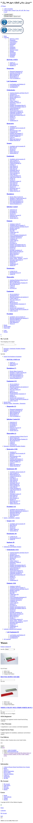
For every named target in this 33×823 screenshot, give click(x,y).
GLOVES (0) (13, 288)
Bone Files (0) (13, 147)
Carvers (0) (12, 233)
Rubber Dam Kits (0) (15, 140)
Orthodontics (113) (13, 549)
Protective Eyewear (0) (15, 215)
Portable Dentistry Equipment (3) (18, 304)
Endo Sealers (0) (14, 167)
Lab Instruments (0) (14, 85)
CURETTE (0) (13, 271)
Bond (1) (12, 129)
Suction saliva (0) (14, 218)
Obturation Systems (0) (15, 181)
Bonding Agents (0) (14, 95)
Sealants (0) (13, 262)
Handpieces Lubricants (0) (16, 199)
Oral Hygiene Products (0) (16, 111)
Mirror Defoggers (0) (15, 74)
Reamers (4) (13, 186)
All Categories (7, 639)
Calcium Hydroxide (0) (15, 163)
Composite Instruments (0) (16, 236)
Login (5, 330)
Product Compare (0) (6, 646)
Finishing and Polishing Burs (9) (18, 105)
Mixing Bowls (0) (14, 109)
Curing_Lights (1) (14, 101)
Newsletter (6, 788)
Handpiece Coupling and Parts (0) (18, 198)
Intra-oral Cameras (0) (15, 299)
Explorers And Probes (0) (16, 72)
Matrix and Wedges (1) (15, 139)
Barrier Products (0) (14, 281)
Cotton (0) (12, 285)
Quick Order (7, 327)
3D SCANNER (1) (14, 294)
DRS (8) (12, 545)
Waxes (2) (12, 323)
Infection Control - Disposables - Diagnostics (14, 403)
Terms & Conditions (9, 774)
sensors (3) (12, 305)
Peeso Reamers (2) (14, 185)
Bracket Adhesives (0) (15, 97)
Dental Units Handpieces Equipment (12, 356)
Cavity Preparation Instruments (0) (18, 235)
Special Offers (7, 326)
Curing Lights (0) (14, 240)
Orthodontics (13, 43)
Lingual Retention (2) (15, 108)
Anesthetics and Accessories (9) (17, 159)
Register (6, 331)
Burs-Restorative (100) (15, 130)
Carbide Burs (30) (14, 232)
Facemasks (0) (13, 211)
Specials (6, 799)
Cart (2, 816)
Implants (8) (10, 542)
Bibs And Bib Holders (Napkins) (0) (18, 282)
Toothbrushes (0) (14, 120)
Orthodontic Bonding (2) (16, 113)
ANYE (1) (12, 62)
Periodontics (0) (12, 533)
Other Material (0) (14, 322)
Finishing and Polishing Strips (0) (18, 106)
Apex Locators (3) (14, 160)
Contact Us (6, 775)
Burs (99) (12, 230)
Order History (7, 785)
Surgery (12, 45)
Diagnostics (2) (11, 406)
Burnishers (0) (13, 229)
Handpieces (13, 48)
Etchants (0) (13, 104)
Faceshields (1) (13, 212)
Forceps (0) (12, 150)
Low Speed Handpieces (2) (16, 202)
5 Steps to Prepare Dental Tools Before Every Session (17, 767)
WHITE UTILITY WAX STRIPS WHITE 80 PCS (16, 707)
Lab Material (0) (14, 87)
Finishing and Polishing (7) (16, 133)
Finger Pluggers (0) (14, 171)
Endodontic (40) (12, 469)
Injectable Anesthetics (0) (16, 250)
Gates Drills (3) (13, 174)
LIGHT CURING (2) (15, 136)
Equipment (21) (12, 381)
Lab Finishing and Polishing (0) (17, 84)
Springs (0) (12, 116)
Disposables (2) (11, 433)
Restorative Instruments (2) (16, 259)
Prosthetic (12, 56)
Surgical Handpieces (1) (15, 203)
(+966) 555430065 (8, 9)
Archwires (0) (13, 94)
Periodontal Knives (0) (15, 272)
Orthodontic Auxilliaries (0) (16, 112)
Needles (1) (12, 255)
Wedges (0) (12, 265)
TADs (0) (12, 119)
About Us (6, 769)
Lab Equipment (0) (13, 632)
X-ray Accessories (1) (15, 78)
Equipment (12, 55)
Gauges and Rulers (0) (15, 175)
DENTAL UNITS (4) (13, 359)
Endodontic (12, 47)
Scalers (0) (12, 274)
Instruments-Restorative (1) (16, 134)
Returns (5, 789)
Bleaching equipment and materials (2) (19, 297)
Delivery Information (9, 771)
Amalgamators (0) (14, 295)
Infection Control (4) (13, 419)
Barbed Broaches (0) (15, 162)
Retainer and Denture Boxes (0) (17, 115)
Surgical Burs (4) (14, 153)
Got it (2, 746)
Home (5, 36)
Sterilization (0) (13, 216)
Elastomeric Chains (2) (15, 102)
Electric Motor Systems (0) (16, 196)
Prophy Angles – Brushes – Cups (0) (19, 258)
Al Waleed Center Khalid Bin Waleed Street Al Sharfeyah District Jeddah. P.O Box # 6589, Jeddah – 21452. (17, 754)
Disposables (13, 54)
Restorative (12, 44)
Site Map (6, 778)
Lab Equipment (13, 41)
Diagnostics (13, 40)
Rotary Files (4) (13, 189)
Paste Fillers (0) (13, 184)
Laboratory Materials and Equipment (12, 629)
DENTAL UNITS (14, 38)
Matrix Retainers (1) (15, 253)
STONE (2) (13, 117)
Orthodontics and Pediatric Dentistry (12, 546)
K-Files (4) (12, 180)
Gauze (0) (12, 287)
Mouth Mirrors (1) (14, 77)
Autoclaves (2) (13, 209)
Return (5, 768)
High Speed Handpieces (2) (16, 201)
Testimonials (7, 776)
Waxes (5, 351)
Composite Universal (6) (16, 237)
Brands (5, 325)
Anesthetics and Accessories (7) (17, 225)
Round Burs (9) (13, 261)
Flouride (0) (13, 247)
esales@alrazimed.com (12, 751)
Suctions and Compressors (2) (17, 308)
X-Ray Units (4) (14, 310)
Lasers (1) (12, 301)
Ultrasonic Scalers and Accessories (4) (19, 309)
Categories (6, 37)
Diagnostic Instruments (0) (16, 71)
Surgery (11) (11, 521)
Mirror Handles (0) (14, 75)
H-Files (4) (12, 178)
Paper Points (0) (14, 182)
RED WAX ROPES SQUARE (10, 677)
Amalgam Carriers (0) (15, 224)
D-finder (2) (13, 164)
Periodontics (13, 52)
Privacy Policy (7, 772)
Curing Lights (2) (14, 298)
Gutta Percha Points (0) (15, 177)
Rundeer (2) (13, 65)
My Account (7, 784)
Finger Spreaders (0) (15, 173)
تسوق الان (3, 6)
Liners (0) (12, 137)
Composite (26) (13, 132)
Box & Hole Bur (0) (15, 284)
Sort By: (3, 649)
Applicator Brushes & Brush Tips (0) (19, 280)
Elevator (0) (13, 149)
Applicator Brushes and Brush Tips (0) (19, 93)
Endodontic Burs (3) (15, 170)
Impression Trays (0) (15, 321)
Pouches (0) (13, 214)
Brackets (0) (13, 98)
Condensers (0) (13, 239)
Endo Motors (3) (14, 166)
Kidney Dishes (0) (14, 151)
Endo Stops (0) (13, 168)
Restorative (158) (12, 449)
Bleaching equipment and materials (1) (19, 318)
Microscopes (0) (14, 302)
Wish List (6, 786)
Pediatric (12, 51)
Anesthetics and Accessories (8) (17, 128)
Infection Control (14, 50)
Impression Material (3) (15, 319)
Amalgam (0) (13, 126)
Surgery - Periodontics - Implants (12, 517)
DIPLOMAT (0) (14, 64)
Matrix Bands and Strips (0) (16, 251)
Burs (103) (12, 99)
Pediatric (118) (11, 583)
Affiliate (6, 798)
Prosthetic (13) (11, 506)
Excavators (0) (13, 243)
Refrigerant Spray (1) (15, 188)
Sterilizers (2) (13, 306)
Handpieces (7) (11, 368)
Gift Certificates (7, 797)
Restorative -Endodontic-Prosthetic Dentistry (14, 348)
